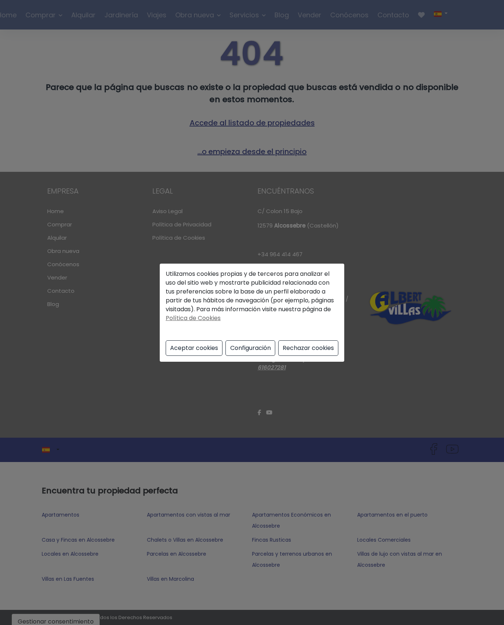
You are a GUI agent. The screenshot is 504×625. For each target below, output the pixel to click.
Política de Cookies (193, 318)
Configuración (250, 348)
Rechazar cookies (308, 348)
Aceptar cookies (194, 348)
